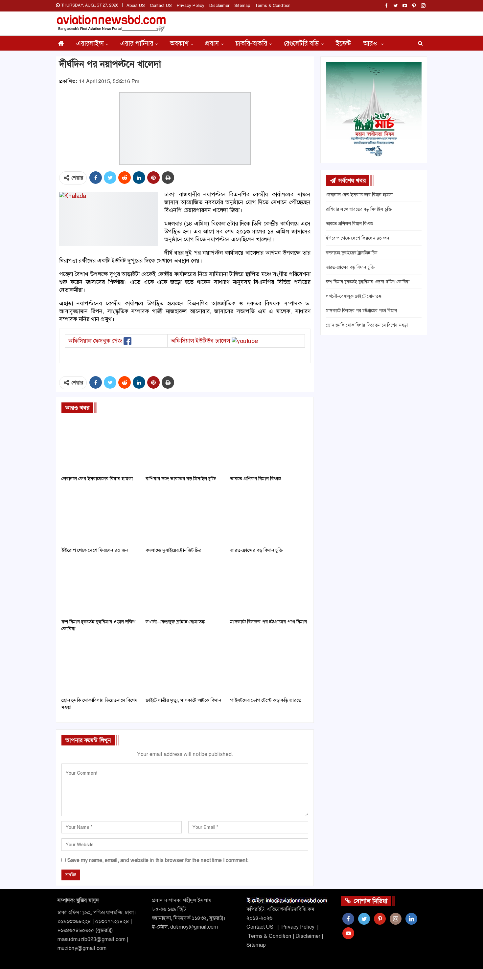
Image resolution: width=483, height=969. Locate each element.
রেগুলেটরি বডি (301, 43)
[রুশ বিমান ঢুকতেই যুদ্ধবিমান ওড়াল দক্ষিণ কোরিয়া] (100, 587)
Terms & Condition (272, 5)
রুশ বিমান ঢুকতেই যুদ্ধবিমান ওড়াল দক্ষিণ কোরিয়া (367, 282)
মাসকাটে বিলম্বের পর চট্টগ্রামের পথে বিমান (361, 310)
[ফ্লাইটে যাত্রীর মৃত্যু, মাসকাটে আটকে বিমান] (185, 666)
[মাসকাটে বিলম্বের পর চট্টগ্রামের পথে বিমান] (269, 587)
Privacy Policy (190, 5)
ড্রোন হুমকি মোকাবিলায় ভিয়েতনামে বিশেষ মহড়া (367, 325)
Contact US (161, 5)
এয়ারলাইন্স (90, 43)
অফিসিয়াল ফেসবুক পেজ (95, 341)
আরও (371, 43)
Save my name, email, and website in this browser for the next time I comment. (157, 860)
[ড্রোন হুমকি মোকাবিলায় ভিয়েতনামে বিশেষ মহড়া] (100, 666)
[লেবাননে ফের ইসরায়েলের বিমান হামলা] (100, 444)
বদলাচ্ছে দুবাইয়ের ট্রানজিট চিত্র (352, 253)
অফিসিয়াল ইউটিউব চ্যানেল (200, 341)
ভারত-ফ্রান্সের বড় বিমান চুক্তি (350, 267)
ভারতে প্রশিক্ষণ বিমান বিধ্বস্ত (349, 223)
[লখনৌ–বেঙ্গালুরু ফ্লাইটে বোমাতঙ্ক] (185, 587)
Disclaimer (219, 5)
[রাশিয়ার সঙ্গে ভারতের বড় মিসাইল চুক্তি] (185, 444)
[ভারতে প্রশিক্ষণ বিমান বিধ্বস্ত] (269, 444)
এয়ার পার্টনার (136, 43)
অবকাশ (179, 43)
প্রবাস (212, 43)
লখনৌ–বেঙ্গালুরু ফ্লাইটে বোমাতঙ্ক (353, 296)
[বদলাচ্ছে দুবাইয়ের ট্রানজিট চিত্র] (185, 516)
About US (135, 5)
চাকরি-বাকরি (251, 43)
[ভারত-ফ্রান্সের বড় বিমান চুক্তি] (269, 516)
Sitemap (242, 5)
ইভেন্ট (343, 43)
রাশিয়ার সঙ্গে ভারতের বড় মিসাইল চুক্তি (359, 209)
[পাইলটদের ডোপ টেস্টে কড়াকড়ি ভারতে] (269, 666)
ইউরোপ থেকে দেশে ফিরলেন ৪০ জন (357, 238)
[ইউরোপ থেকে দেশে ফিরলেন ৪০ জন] (100, 516)
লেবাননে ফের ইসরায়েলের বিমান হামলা (359, 195)
